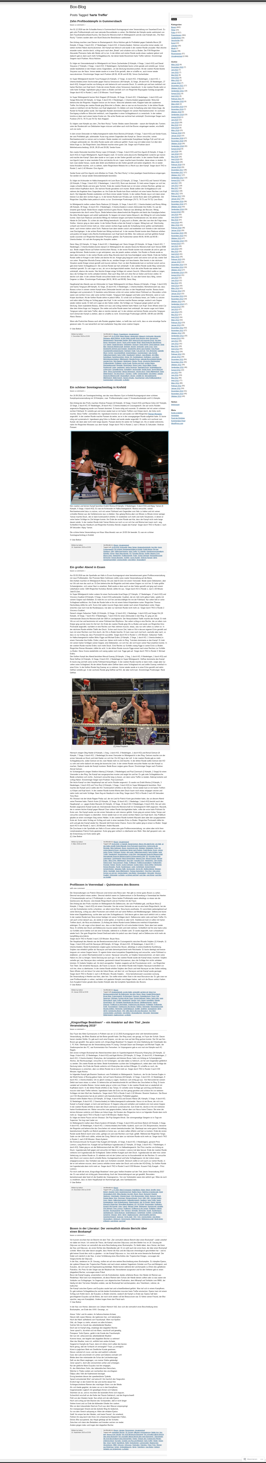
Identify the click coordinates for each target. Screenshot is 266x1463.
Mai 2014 (174, 283)
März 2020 (175, 104)
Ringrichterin (127, 365)
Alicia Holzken (115, 338)
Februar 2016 (176, 228)
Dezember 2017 (177, 170)
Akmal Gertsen (133, 844)
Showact (158, 869)
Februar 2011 (176, 386)
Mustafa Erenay (134, 359)
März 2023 (175, 65)
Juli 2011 (174, 373)
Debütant (142, 848)
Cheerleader (115, 1196)
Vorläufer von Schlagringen (112, 1449)
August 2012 (176, 338)
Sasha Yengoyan (131, 367)
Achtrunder (150, 336)
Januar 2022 (176, 83)
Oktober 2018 (176, 144)
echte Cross (149, 346)
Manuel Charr (140, 858)
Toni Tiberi (152, 1011)
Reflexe (139, 1006)
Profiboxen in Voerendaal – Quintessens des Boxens (104, 884)
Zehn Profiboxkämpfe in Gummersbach (96, 21)
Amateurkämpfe (117, 992)
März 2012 (175, 352)
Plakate (174, 51)
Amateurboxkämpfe (144, 547)
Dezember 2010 (177, 391)
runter (114, 367)
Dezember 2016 (177, 201)
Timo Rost (148, 871)
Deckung (135, 344)
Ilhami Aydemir (134, 1202)
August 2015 (176, 244)
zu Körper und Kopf (132, 875)
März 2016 (175, 225)
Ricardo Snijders (108, 1008)
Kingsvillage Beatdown (126, 1204)
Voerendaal (154, 1013)
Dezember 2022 (177, 67)
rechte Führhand (143, 555)
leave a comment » (77, 25)
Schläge (126, 557)
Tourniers (128, 373)
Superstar (120, 1217)
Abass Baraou (125, 336)
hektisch (138, 355)
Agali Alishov (136, 1190)
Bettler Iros (155, 1432)
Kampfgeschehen (118, 357)
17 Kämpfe (123, 844)
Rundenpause (126, 867)
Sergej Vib (139, 869)
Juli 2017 (174, 183)
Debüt (147, 1196)
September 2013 (177, 304)
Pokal (149, 1445)
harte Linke (155, 998)
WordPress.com (177, 423)
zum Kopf (122, 1221)
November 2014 (177, 267)
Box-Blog (78, 6)
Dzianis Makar (108, 1198)
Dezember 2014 (177, 265)
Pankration (136, 1445)
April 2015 (175, 254)
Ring (122, 1210)
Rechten (106, 1210)
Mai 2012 (174, 346)
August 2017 (176, 180)
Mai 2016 (174, 220)
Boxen (116, 334)
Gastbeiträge (176, 38)
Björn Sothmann (115, 848)
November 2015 (177, 236)
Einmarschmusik (131, 1198)
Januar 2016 (176, 230)
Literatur (121, 1430)
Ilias (104, 1443)
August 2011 (176, 370)
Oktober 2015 (176, 238)
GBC (148, 1198)
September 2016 (177, 209)
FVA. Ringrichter (151, 351)
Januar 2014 (176, 294)
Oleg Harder (158, 860)
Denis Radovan (154, 344)
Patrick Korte (107, 862)
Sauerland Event (143, 367)
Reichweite (146, 1006)
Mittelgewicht (124, 359)
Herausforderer (123, 854)
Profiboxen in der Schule (140, 1208)
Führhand (127, 351)
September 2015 (177, 241)
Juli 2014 (174, 278)
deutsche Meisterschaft (115, 346)
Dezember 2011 (177, 359)
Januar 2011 (176, 388)
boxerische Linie (132, 848)
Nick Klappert (117, 361)
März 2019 (175, 130)
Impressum (175, 405)
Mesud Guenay (151, 858)
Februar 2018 (176, 165)
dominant (127, 346)
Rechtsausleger (115, 1210)
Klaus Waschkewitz (122, 553)
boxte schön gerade (129, 342)
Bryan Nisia (107, 996)
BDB (130, 340)
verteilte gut (140, 375)
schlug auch (107, 369)
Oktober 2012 (176, 333)
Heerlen (133, 1000)
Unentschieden (143, 373)
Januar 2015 (176, 262)
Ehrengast (121, 1198)
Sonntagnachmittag (109, 560)
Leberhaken (107, 858)
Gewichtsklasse (131, 353)
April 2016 (175, 223)
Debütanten (128, 344)
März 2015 (175, 257)
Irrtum (109, 1443)
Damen (109, 344)
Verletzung (116, 1219)
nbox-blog (130, 860)
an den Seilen (127, 992)
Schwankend (152, 1008)
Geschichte (175, 40)
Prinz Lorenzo (118, 1208)
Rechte (118, 864)
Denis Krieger (143, 344)
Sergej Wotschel (157, 369)
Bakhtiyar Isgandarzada (150, 1192)
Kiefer (127, 1443)
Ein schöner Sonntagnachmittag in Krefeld (98, 387)
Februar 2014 (176, 291)
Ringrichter (107, 557)
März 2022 (175, 80)
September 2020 (177, 101)
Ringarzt (128, 1210)
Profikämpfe (158, 1004)
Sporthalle (111, 871)
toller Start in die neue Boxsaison (137, 1011)
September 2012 (177, 336)
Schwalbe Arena (117, 369)
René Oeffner (149, 864)
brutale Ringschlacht (153, 994)
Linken (125, 1206)
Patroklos (143, 1445)
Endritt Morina (147, 549)
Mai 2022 (174, 75)
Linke (120, 1206)
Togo (139, 1217)
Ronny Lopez (137, 365)
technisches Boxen (114, 1011)
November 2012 (177, 330)
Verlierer (157, 1447)
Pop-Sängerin (107, 1208)
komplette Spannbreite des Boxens (127, 1002)
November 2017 (177, 172)
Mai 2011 (174, 378)
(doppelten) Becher (118, 1432)
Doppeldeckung (145, 996)
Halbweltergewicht (133, 1200)
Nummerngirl (152, 1206)
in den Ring (132, 854)
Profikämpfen (157, 862)
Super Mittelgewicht (152, 371)
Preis (154, 1445)
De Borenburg (127, 996)
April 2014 (175, 286)
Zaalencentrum (119, 1015)
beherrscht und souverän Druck (143, 340)
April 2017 (175, 191)
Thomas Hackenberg (137, 871)
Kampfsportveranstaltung (155, 551)
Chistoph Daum (125, 1196)
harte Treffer (121, 355)
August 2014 (176, 275)
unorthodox (118, 1013)
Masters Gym (155, 553)
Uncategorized (134, 334)
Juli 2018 (174, 151)
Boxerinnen (112, 342)
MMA (115, 1445)
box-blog (158, 340)
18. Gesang (129, 1432)
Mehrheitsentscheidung (111, 359)
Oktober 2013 (176, 301)
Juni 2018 (175, 154)
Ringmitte (119, 365)
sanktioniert (121, 367)
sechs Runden (135, 557)
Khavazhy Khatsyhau (110, 1204)
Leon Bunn (155, 357)
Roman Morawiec (155, 414)
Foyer (140, 1198)
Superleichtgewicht (109, 1217)
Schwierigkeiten (108, 869)
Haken (148, 998)
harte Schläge (153, 852)
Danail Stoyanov (117, 344)
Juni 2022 (175, 72)
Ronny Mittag (147, 365)
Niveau (134, 361)
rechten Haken (150, 363)
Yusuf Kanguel (139, 378)
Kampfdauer (107, 357)
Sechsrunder (136, 369)
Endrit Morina (147, 850)
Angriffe (153, 1190)
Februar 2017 (176, 196)
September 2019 (177, 115)
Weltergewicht (117, 378)
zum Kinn (158, 875)
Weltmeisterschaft (147, 1219)
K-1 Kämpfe (142, 551)
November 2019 (177, 109)
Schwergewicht (150, 867)
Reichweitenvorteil (109, 365)
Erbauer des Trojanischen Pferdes (149, 1438)
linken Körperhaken (128, 858)
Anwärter (112, 1192)
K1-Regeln (146, 1202)
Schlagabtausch (128, 1008)
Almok (148, 1190)
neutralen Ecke (139, 860)
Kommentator (149, 1204)
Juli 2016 (174, 215)
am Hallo (158, 844)
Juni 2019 (175, 122)
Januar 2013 (176, 325)
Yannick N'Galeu (128, 378)
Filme (173, 30)
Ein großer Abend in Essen (87, 567)
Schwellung (128, 369)
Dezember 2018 (177, 138)
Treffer (135, 373)
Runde (154, 365)
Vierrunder (150, 873)
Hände (155, 1441)
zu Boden (126, 380)
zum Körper (150, 875)
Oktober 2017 (176, 175)
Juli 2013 (174, 309)
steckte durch (140, 371)
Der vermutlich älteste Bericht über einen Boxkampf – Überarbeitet (140, 1436)
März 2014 (175, 288)
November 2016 (177, 204)
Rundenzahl (107, 367)
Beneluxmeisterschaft (110, 994)
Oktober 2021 (176, 88)
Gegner (110, 353)
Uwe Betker (153, 373)
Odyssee (120, 1445)
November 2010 (177, 394)
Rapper (112, 864)
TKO (123, 1011)
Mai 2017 (174, 188)
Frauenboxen (123, 334)
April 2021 (175, 96)
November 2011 (177, 362)
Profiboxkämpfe (108, 363)
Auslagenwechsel (125, 1192)
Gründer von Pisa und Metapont (132, 1441)
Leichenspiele (144, 1443)
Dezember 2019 (177, 107)
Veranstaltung (124, 375)
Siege (105, 371)
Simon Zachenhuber (114, 371)
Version (132, 375)
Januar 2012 (176, 357)
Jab (141, 1202)
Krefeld (147, 553)
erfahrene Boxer (108, 1441)
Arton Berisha (140, 338)
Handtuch (143, 1200)
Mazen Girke (107, 555)
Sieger (105, 871)
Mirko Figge (112, 860)
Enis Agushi (155, 348)
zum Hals (142, 875)
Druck (153, 996)
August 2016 (176, 212)
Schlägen (144, 1008)
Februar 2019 (176, 133)
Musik (173, 48)
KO (131, 357)
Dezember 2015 (177, 233)
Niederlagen (127, 361)
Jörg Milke (155, 355)
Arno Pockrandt (132, 846)
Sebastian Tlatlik (120, 869)
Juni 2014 (175, 280)
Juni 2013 (175, 312)
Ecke (155, 346)
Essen (155, 850)
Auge (147, 338)
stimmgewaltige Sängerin (147, 1215)
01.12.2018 (115, 336)
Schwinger (106, 1215)
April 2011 (175, 380)
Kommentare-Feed (178, 421)
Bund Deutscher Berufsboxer (151, 342)
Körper (127, 357)
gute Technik (153, 353)
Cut (104, 344)
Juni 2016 (175, 217)
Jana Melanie (146, 355)
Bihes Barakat (121, 1194)
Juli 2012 (174, 341)
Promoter (106, 864)
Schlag (116, 1447)
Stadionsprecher (132, 1215)
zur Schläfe (107, 877)
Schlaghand (140, 867)
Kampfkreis (120, 1443)
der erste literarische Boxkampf (132, 1434)
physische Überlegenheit (151, 361)
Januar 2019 (176, 136)
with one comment (77, 888)
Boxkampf (147, 1194)
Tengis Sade (128, 1217)
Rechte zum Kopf (138, 363)
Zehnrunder (118, 380)
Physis (140, 361)
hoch (138, 1000)
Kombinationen (138, 357)
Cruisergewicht (108, 549)
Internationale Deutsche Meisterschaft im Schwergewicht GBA (124, 856)
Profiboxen (132, 862)
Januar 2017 (176, 199)
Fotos (173, 33)
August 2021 (176, 94)
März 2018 (175, 162)
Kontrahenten (134, 1443)
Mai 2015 (174, 251)
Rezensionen (129, 1430)
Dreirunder (140, 346)
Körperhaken (107, 1002)
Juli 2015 (174, 246)
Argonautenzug (145, 1432)
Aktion (143, 1190)
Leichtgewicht (116, 858)
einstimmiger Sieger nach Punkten (139, 348)
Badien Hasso (136, 1192)
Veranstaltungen (136, 1013)
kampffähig (150, 1000)
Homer (160, 1441)
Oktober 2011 (176, 365)
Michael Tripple (133, 1206)
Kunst (173, 43)
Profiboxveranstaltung (144, 862)
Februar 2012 (176, 354)
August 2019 (176, 117)
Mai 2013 (174, 315)
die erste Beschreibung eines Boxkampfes (117, 1438)
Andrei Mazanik (121, 846)
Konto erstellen (177, 413)
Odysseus (128, 1445)
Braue (144, 994)
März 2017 (175, 194)
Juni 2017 (175, 186)
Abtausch (142, 336)
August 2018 (176, 149)
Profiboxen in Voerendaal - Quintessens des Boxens (127, 1004)
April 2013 (175, 317)
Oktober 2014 (176, 270)
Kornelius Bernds (138, 553)
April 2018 (175, 159)
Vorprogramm (125, 1219)
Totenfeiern (141, 1447)
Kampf (143, 1000)
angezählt (136, 992)
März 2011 (175, 383)
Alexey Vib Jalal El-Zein (146, 844)
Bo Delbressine (124, 994)
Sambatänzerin (108, 1212)
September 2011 (177, 367)
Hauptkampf (130, 355)
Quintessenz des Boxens (127, 1006)
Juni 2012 (175, 344)
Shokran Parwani (146, 557)
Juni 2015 (175, 249)
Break (139, 342)
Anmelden (175, 416)
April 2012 (175, 349)
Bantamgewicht (108, 340)
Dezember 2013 (177, 296)
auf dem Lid (144, 992)
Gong (105, 1200)
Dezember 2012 (177, 328)
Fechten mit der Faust (125, 998)
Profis (135, 555)
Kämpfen (106, 553)
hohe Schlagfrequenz (121, 1202)
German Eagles (156, 1198)
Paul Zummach (118, 862)
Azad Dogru (142, 846)
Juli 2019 (174, 120)
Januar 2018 (176, 167)
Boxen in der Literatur (114, 1434)
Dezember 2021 (177, 86)
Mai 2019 (174, 125)
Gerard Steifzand (139, 998)
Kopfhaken (147, 357)
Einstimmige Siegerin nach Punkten (115, 348)
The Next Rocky (119, 373)
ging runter (130, 852)
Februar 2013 (176, 323)
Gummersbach (143, 353)
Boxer (141, 1194)
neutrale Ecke (108, 361)
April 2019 (175, 128)
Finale (133, 351)
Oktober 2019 (176, 112)
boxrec (119, 342)
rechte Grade (126, 363)
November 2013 (177, 299)
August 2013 (176, 307)
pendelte (160, 1206)
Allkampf (137, 1432)
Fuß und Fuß (140, 351)
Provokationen (113, 1006)
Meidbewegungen (146, 1002)
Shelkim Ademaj (149, 869)
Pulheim (159, 1208)
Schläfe (137, 1008)
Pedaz (126, 862)
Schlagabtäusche (155, 367)
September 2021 (177, 91)
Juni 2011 (175, 375)
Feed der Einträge (178, 418)
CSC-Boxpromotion (137, 1196)
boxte (160, 547)
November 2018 (177, 141)
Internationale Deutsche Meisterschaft (150, 854)
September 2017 (177, 178)
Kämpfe (157, 1000)
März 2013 (175, 320)
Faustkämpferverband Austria (113, 351)
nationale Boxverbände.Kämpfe (151, 359)
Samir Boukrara (119, 1212)
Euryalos (118, 1441)
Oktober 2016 (176, 207)
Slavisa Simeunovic (128, 371)
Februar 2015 (176, 259)
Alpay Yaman (132, 547)
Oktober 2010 (176, 396)
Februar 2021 (176, 99)
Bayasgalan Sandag (121, 340)
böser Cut (152, 992)
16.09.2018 (115, 547)
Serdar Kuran (146, 369)
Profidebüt (118, 363)
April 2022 (175, 78)
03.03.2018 (115, 844)
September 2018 (177, 146)
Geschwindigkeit (119, 353)
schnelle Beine (157, 1212)
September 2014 (177, 273)
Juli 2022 (174, 70)
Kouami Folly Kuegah (110, 1206)
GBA (112, 551)
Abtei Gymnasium (125, 1190)
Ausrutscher (154, 338)
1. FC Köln (115, 1190)
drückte (133, 346)
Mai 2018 (174, 157)
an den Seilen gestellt (128, 338)
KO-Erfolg (140, 1204)
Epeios (135, 1438)
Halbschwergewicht (110, 355)
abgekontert (134, 336)
